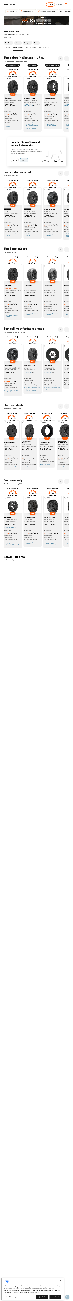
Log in (15, 160)
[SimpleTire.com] (11, 4)
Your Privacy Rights (12, 1297)
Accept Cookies (55, 1297)
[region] (32, 1289)
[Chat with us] (67, 1297)
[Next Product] (66, 58)
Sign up (24, 160)
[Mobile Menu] (68, 4)
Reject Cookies (42, 1297)
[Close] (61, 1280)
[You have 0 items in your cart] (64, 4)
